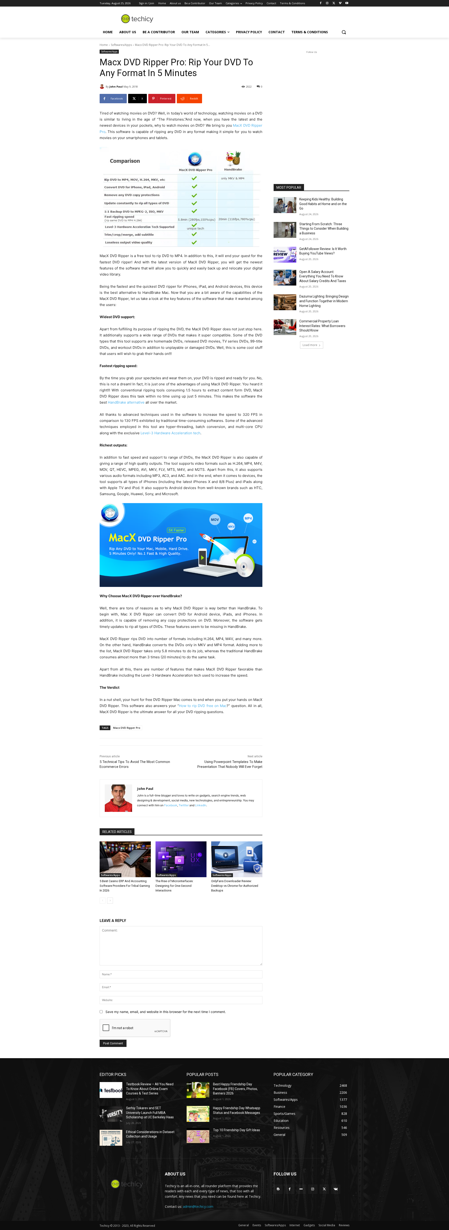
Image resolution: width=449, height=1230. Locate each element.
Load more (310, 345)
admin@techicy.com (198, 1206)
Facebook (170, 805)
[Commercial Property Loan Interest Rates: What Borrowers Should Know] (285, 327)
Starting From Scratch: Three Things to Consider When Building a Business (323, 228)
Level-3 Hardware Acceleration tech (170, 433)
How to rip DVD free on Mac (203, 705)
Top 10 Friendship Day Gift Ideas (236, 1130)
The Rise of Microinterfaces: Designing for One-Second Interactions (174, 885)
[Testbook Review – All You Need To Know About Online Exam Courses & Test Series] (111, 1090)
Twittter (184, 805)
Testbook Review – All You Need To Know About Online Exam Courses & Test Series (150, 1088)
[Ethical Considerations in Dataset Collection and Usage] (111, 1138)
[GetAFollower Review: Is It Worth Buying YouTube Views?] (285, 255)
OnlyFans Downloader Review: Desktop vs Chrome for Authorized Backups (234, 885)
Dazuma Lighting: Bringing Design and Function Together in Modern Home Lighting (324, 301)
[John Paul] (103, 86)
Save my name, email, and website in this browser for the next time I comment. (165, 1012)
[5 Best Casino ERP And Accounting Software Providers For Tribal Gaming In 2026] (125, 859)
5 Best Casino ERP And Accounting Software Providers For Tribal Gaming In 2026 (125, 885)
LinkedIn (200, 805)
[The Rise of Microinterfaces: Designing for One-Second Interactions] (181, 859)
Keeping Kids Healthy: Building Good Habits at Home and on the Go (323, 203)
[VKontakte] (335, 1189)
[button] (343, 32)
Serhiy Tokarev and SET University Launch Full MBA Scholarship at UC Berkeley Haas (150, 1112)
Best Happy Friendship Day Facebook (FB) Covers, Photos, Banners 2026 (235, 1088)
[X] (334, 3)
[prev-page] (102, 901)
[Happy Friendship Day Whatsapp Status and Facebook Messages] (198, 1114)
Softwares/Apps (121, 45)
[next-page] (110, 901)
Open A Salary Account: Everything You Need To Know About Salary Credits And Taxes (322, 276)
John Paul (116, 86)
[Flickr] (301, 1189)
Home (104, 45)
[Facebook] (320, 3)
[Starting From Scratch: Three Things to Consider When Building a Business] (285, 230)
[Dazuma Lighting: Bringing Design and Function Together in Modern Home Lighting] (285, 302)
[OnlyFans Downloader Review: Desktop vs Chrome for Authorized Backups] (236, 859)
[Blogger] (278, 1189)
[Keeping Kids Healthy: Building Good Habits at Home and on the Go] (285, 205)
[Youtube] (346, 3)
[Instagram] (327, 3)
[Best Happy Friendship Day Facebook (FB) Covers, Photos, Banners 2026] (198, 1090)
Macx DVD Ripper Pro (126, 727)
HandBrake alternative (126, 402)
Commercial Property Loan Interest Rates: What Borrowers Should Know (322, 325)
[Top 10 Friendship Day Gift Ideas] (198, 1136)
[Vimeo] (340, 3)
